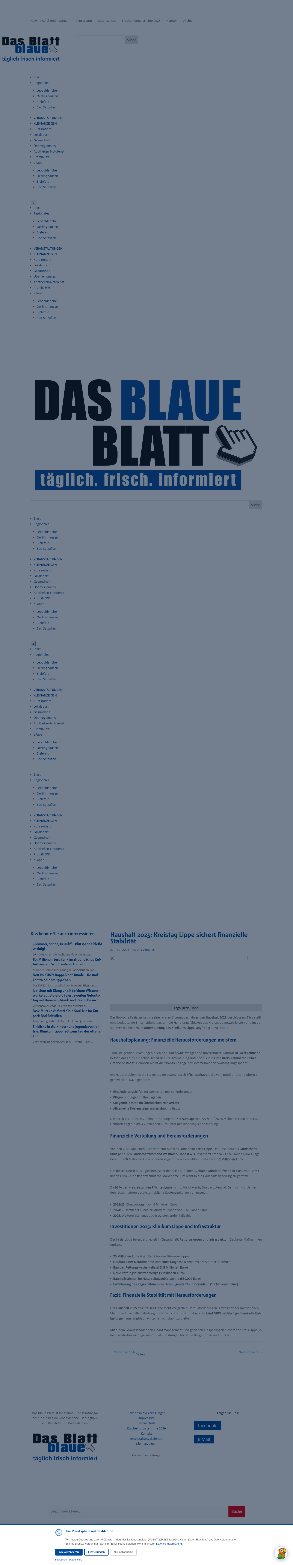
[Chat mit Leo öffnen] (281, 1553)
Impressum (61, 1559)
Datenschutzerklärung (169, 1543)
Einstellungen (96, 1552)
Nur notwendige (123, 1552)
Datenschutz (75, 1559)
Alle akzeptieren (69, 1552)
